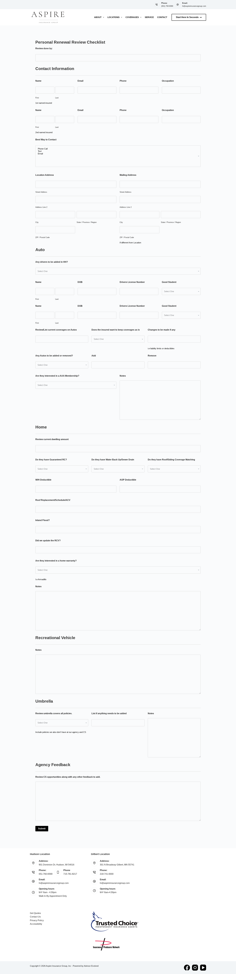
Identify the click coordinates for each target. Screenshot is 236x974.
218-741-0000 (106, 874)
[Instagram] (195, 968)
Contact (162, 17)
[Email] (118, 153)
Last (57, 98)
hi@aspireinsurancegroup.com (194, 6)
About (97, 17)
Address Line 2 (41, 207)
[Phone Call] (118, 149)
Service (149, 17)
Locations (113, 17)
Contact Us (35, 917)
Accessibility (36, 924)
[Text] (118, 151)
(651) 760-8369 (167, 6)
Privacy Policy (37, 920)
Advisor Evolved (91, 966)
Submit (41, 828)
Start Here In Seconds (187, 17)
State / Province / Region (87, 222)
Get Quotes (35, 913)
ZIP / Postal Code (42, 237)
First (37, 98)
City (37, 222)
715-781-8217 (70, 874)
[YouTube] (203, 968)
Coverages (132, 17)
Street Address (41, 192)
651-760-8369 (45, 874)
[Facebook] (187, 968)
